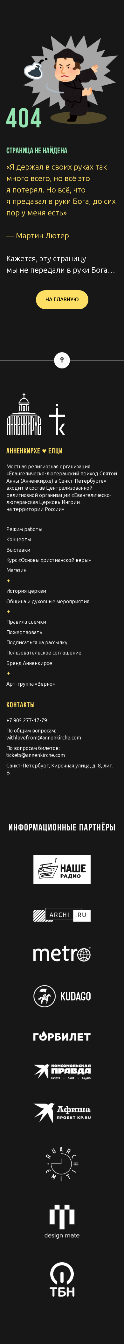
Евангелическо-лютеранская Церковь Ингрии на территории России (59, 502)
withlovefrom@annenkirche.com (43, 738)
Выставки (18, 550)
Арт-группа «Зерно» (30, 684)
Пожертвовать (24, 632)
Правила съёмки (26, 622)
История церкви (26, 591)
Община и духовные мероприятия (47, 601)
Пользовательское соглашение (43, 653)
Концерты (18, 539)
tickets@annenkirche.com (35, 755)
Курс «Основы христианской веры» (48, 560)
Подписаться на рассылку (36, 643)
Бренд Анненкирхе (29, 663)
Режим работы (24, 529)
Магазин (16, 570)
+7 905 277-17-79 (26, 721)
